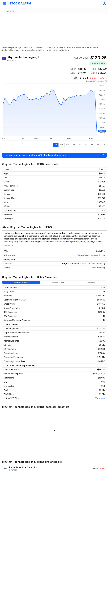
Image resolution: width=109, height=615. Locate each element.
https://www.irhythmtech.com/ (91, 255)
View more (100, 398)
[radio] (55, 145)
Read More (8, 245)
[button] (4, 3)
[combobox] (56, 11)
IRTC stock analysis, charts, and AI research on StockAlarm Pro (55, 47)
